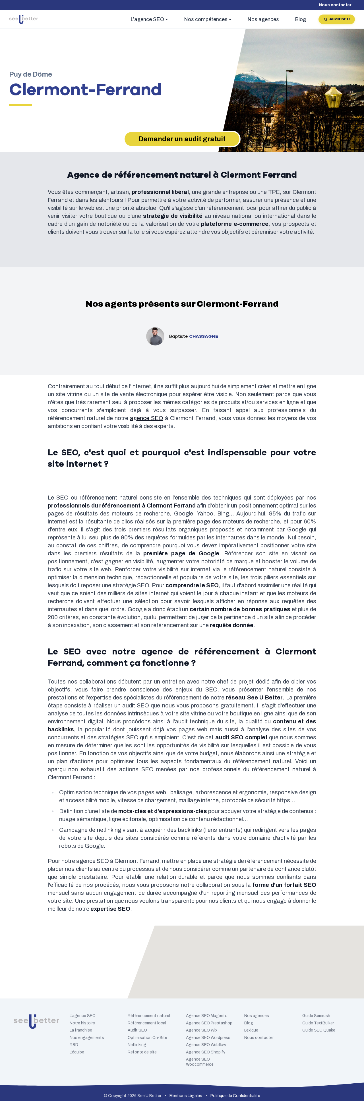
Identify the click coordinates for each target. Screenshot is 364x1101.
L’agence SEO (83, 1016)
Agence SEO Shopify (205, 1052)
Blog (248, 1023)
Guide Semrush (316, 1016)
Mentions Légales (185, 1096)
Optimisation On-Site (147, 1037)
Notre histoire (82, 1023)
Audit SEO (339, 19)
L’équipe (77, 1052)
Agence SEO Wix (201, 1030)
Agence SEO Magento (207, 1016)
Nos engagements (87, 1037)
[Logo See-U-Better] (23, 19)
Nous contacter (335, 5)
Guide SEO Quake (318, 1030)
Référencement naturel (149, 1016)
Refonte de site (142, 1052)
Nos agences (256, 1016)
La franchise (81, 1030)
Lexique (251, 1030)
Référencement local (147, 1023)
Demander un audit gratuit (182, 139)
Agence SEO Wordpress (208, 1037)
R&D (74, 1045)
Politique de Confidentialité (235, 1096)
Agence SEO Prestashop (209, 1023)
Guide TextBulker (318, 1023)
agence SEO (146, 418)
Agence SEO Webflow (206, 1045)
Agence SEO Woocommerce (200, 1062)
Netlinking (137, 1045)
